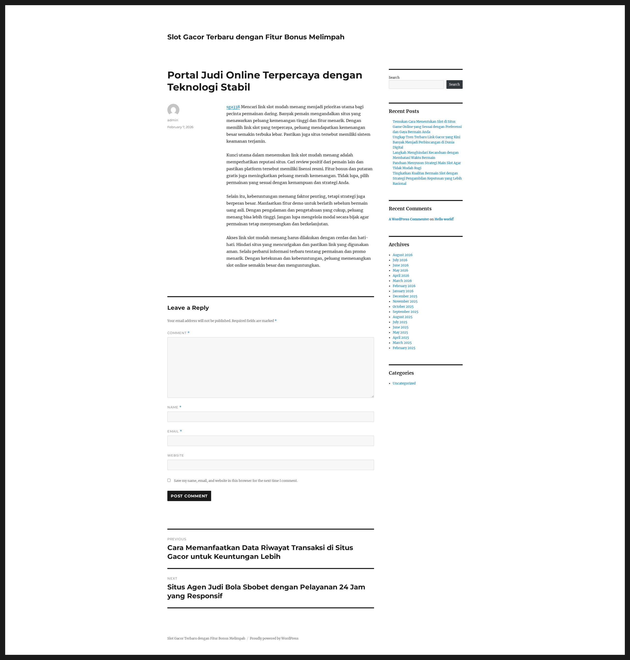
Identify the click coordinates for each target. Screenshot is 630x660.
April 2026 (401, 276)
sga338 (233, 106)
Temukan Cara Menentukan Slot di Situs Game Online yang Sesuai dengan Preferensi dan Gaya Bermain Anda (427, 127)
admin (172, 120)
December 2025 (405, 296)
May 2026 (400, 270)
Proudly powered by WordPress (274, 638)
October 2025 (403, 307)
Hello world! (444, 219)
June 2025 (401, 327)
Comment (178, 333)
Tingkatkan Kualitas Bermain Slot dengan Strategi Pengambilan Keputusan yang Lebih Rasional (427, 178)
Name (174, 407)
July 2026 (400, 260)
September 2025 (405, 312)
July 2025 (400, 322)
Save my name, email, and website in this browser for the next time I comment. (236, 481)
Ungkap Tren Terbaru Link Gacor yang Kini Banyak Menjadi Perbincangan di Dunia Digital (426, 142)
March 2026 (402, 281)
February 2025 (404, 348)
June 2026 (401, 265)
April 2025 (401, 338)
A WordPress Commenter (409, 219)
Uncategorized (404, 383)
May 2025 (400, 332)
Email (174, 431)
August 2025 (402, 317)
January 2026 (403, 291)
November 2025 (405, 301)
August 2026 (403, 255)
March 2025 (402, 343)
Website (175, 455)
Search (394, 78)
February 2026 (404, 286)
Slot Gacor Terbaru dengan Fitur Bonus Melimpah (256, 37)
